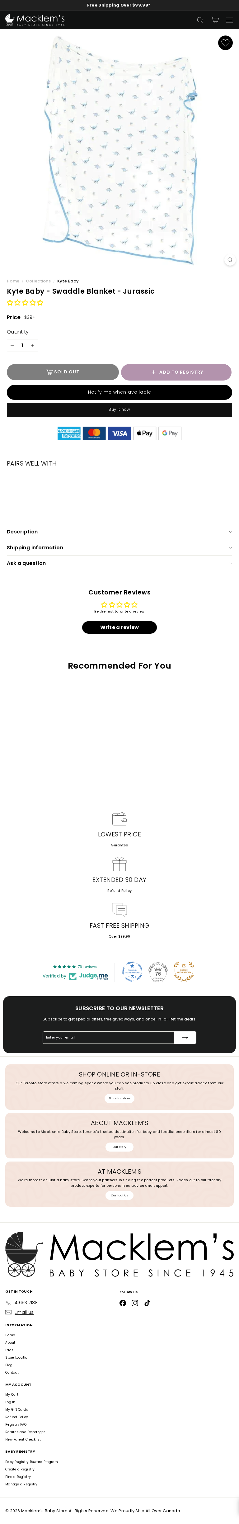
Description (22, 531)
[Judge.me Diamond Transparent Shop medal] (132, 972)
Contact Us (119, 1195)
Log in (10, 1402)
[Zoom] (230, 260)
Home (13, 281)
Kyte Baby (68, 281)
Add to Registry (181, 372)
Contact (12, 1372)
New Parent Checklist (23, 1439)
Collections (39, 281)
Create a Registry (20, 1469)
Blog (8, 1365)
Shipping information (35, 547)
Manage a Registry (21, 1484)
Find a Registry (18, 1476)
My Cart (11, 1394)
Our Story (119, 1147)
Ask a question (26, 563)
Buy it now (119, 409)
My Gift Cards (16, 1409)
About (10, 1342)
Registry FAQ (15, 1424)
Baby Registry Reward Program (31, 1462)
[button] (25, 303)
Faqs (9, 1350)
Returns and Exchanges (25, 1432)
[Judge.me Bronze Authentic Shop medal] (184, 972)
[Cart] (215, 20)
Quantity (18, 331)
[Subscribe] (185, 1037)
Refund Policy (119, 890)
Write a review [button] (119, 627)
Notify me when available (119, 392)
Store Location (119, 1098)
